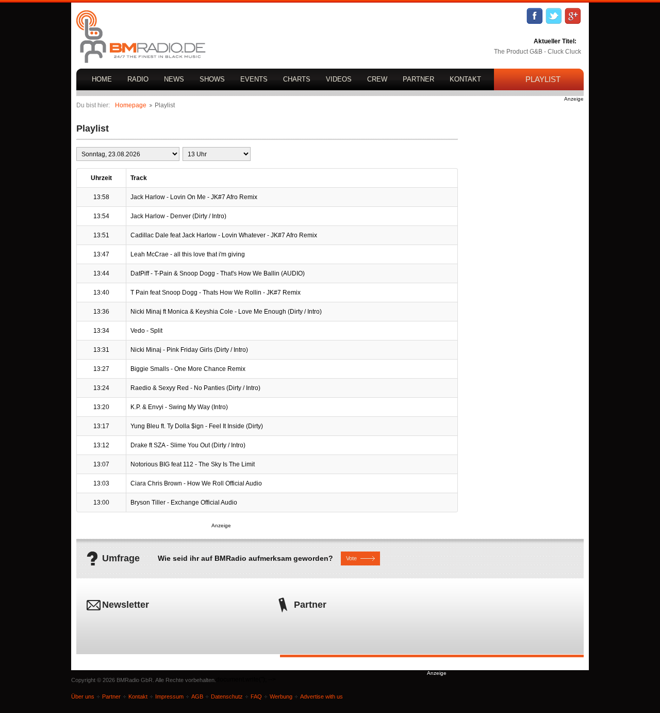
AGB (197, 696)
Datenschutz (227, 696)
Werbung (281, 696)
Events (254, 79)
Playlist (542, 79)
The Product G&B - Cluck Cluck (537, 51)
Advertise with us (321, 696)
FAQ (256, 696)
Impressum (169, 696)
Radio (137, 79)
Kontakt (465, 79)
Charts (296, 79)
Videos (339, 79)
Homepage (130, 105)
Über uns (82, 696)
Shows (212, 79)
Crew (377, 79)
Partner (418, 79)
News (174, 79)
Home (102, 79)
